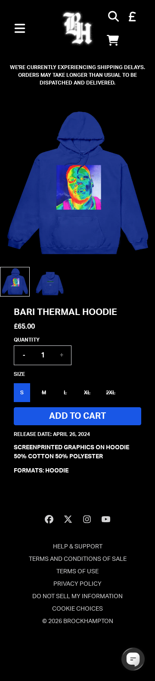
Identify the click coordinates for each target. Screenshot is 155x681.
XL (87, 392)
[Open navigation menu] (19, 28)
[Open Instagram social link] (87, 519)
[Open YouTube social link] (105, 519)
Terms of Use (77, 572)
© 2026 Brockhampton (77, 621)
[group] (15, 282)
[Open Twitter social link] (68, 519)
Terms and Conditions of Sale (78, 559)
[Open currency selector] (131, 16)
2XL (110, 392)
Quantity (27, 339)
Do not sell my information (77, 596)
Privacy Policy (77, 584)
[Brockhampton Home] (77, 28)
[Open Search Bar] (113, 16)
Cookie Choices (77, 609)
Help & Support (77, 547)
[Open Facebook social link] (49, 519)
